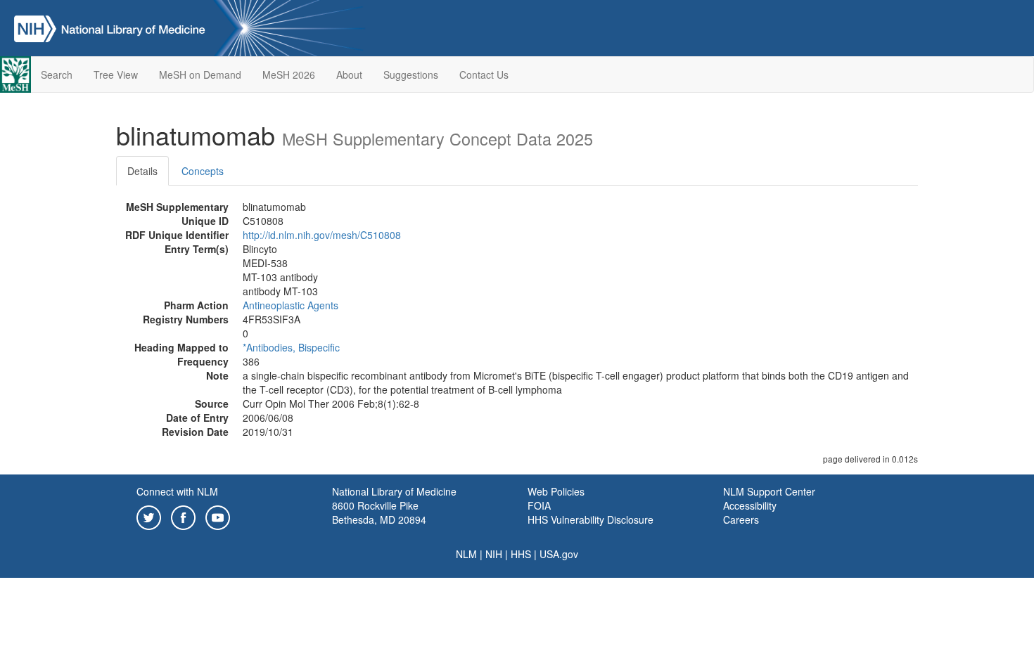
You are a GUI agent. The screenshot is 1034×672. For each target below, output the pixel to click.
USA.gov (559, 554)
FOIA (539, 505)
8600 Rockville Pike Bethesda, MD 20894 (379, 512)
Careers (741, 519)
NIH (493, 554)
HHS (521, 554)
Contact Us (484, 74)
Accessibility (750, 505)
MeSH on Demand (200, 74)
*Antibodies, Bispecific (291, 347)
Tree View (116, 74)
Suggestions (410, 74)
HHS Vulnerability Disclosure (590, 519)
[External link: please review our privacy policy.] (148, 516)
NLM (466, 554)
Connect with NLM (177, 491)
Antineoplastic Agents (290, 305)
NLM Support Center (769, 491)
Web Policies (556, 491)
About (349, 74)
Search (56, 74)
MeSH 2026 (288, 74)
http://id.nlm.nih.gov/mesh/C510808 (322, 235)
